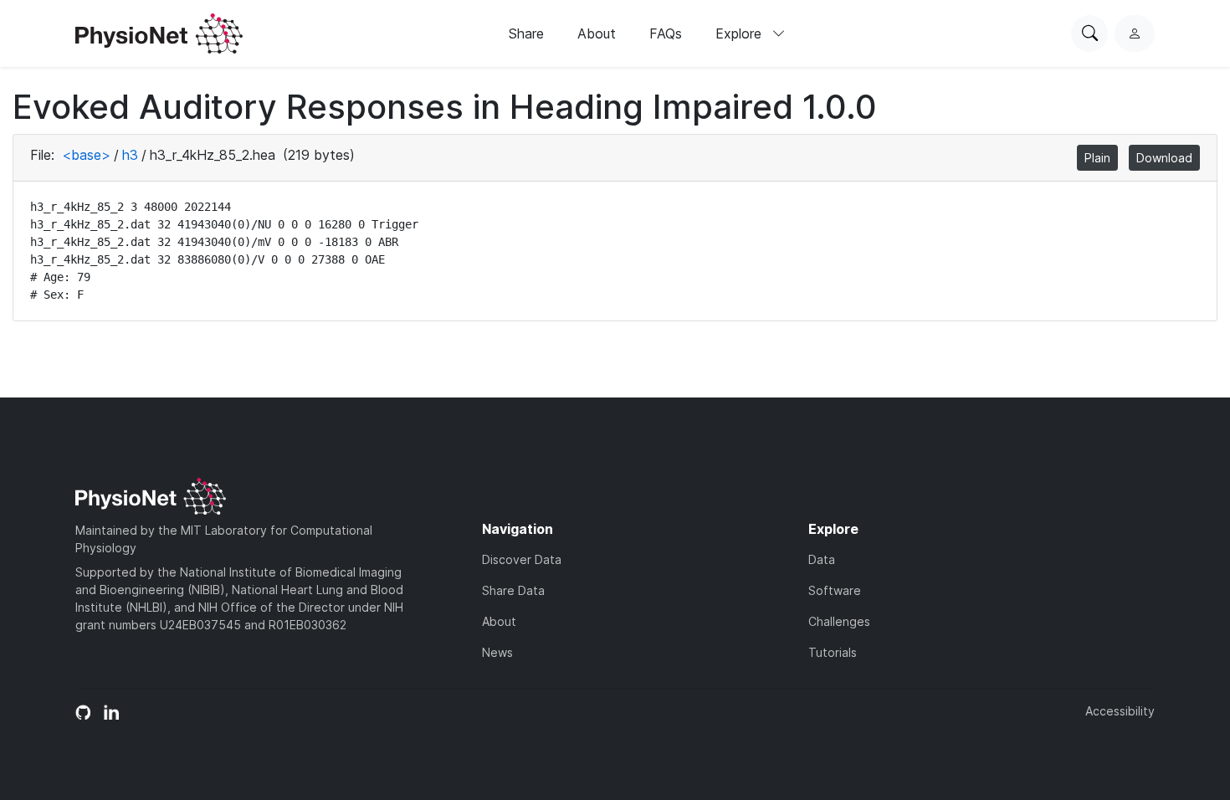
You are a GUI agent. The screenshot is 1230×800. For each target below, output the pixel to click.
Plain (1097, 158)
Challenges (839, 621)
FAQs (665, 33)
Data (821, 559)
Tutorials (832, 652)
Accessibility (1120, 711)
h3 (130, 154)
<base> (86, 154)
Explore (740, 33)
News (497, 652)
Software (834, 590)
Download (1164, 158)
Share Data (513, 590)
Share (526, 33)
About (596, 33)
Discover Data (521, 559)
